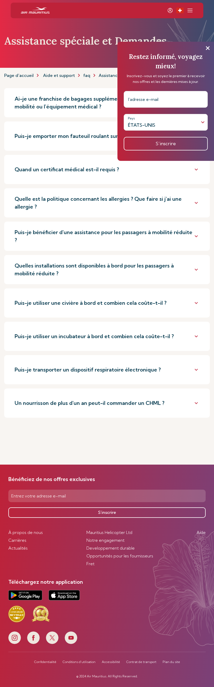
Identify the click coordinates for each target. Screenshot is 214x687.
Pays (131, 118)
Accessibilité (111, 662)
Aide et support (59, 75)
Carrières (17, 540)
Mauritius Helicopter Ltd (109, 532)
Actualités (18, 548)
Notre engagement (105, 540)
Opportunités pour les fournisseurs (119, 555)
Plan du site (171, 662)
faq (86, 75)
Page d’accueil (19, 75)
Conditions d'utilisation (79, 662)
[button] (180, 10)
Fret (90, 563)
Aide (201, 532)
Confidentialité (45, 662)
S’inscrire (107, 512)
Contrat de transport (141, 662)
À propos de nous (25, 532)
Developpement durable (110, 548)
